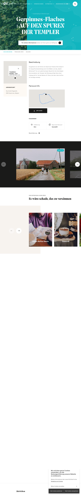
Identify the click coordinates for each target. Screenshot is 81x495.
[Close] (18, 68)
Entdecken (17, 3)
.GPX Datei (39, 110)
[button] (3, 164)
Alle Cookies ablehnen (56, 491)
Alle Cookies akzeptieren (71, 491)
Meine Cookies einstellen (57, 486)
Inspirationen (26, 3)
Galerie (28, 52)
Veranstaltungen (38, 3)
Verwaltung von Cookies (57, 481)
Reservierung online (61, 3)
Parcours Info (19, 52)
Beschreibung (8, 52)
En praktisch (49, 3)
